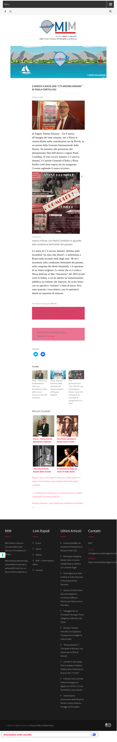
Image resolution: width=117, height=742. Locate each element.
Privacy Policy (36, 725)
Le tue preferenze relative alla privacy (62, 734)
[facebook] (5, 11)
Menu (7, 4)
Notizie (39, 554)
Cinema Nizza (44, 481)
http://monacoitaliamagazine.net (102, 562)
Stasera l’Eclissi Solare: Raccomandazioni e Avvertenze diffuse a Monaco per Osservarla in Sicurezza (71, 597)
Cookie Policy (48, 725)
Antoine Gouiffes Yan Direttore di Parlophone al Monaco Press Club (71, 547)
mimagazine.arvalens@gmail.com (102, 553)
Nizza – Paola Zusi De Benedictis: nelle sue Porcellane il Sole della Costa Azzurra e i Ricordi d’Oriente (39, 389)
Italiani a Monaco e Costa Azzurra (64, 477)
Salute (38, 549)
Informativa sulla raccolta (17, 734)
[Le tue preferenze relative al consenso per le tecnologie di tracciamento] (2, 555)
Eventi (46, 477)
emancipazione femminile (61, 481)
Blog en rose (37, 477)
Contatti (39, 570)
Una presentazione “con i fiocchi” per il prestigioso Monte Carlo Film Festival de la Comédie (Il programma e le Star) (76, 392)
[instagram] (10, 11)
